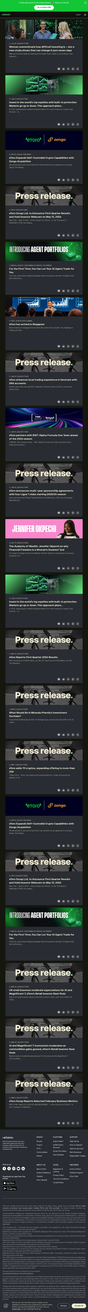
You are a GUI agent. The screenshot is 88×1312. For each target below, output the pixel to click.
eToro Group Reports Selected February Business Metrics (43, 1101)
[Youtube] (18, 1168)
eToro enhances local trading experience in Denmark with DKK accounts (43, 381)
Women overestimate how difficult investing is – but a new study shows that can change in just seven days (41, 48)
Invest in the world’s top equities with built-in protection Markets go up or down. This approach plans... (43, 104)
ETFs (39, 1149)
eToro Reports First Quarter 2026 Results (33, 657)
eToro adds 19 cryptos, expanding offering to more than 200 (42, 770)
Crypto (39, 1145)
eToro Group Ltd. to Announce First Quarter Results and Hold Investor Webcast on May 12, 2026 (39, 215)
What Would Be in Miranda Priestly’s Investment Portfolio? (38, 714)
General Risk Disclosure (11, 1273)
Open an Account (76, 1149)
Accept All (79, 1306)
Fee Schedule (58, 1155)
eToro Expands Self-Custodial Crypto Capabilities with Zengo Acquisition (41, 159)
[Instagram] (13, 1168)
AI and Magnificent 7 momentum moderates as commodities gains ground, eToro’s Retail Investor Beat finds (42, 1049)
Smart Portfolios (59, 1151)
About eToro (41, 1169)
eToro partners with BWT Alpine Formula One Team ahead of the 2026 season (43, 437)
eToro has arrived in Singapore (26, 324)
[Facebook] (4, 1168)
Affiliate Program (76, 1173)
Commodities (42, 1152)
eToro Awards (42, 1180)
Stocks (39, 1141)
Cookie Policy (58, 1183)
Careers (40, 1176)
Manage (64, 1306)
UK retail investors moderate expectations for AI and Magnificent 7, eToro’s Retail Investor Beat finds (40, 992)
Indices (39, 1156)
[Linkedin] (23, 1168)
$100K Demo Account (58, 1146)
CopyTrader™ (58, 1141)
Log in (78, 15)
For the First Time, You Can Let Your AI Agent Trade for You (41, 270)
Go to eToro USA (44, 7)
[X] (68, 69)
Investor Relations (44, 1173)
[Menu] (85, 15)
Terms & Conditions (61, 1179)
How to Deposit (76, 1145)
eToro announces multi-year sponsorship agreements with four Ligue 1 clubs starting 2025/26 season (41, 492)
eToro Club (74, 1176)
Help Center (74, 1141)
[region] (44, 1306)
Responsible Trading (77, 1156)
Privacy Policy (58, 1175)
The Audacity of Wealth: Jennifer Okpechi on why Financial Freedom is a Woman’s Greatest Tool (38, 548)
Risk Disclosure (75, 1152)
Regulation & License (58, 1170)
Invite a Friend (75, 1169)
